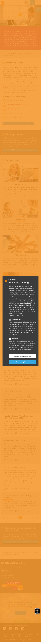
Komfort (15, 339)
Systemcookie (16, 320)
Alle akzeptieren (22, 362)
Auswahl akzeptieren (22, 356)
